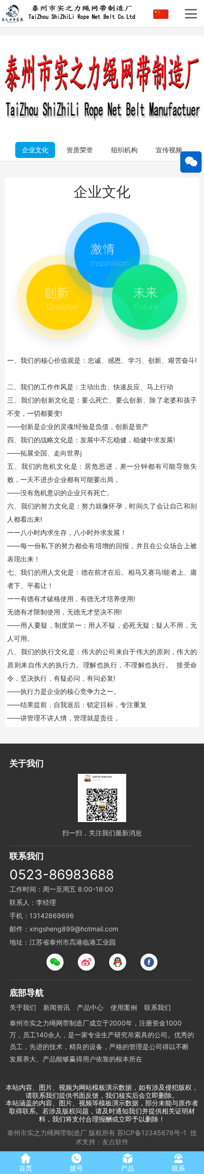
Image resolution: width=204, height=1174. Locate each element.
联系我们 (157, 1007)
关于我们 (22, 1007)
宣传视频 (169, 150)
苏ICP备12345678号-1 (151, 1133)
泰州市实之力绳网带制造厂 (47, 1133)
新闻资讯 (56, 1007)
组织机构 (124, 150)
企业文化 (35, 150)
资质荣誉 (79, 150)
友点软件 (115, 1142)
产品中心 (90, 1007)
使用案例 (124, 1007)
